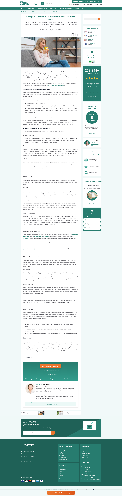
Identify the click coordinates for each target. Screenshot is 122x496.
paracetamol (37, 236)
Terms (48, 489)
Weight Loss (62, 452)
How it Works (62, 469)
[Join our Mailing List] (53, 433)
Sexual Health (62, 457)
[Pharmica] (34, 445)
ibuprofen (46, 236)
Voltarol (25, 238)
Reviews (83, 452)
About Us (61, 471)
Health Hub (62, 475)
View (97, 22)
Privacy (61, 489)
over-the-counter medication (56, 85)
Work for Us (62, 477)
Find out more (92, 133)
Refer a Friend (85, 457)
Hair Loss (61, 453)
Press (77, 489)
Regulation (55, 489)
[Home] (21, 11)
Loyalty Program (85, 453)
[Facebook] (71, 35)
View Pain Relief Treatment (50, 366)
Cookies (67, 489)
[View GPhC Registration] (92, 61)
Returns (72, 489)
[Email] (77, 35)
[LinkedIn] (75, 35)
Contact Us (84, 450)
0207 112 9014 (97, 1)
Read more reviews (92, 96)
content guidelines (52, 404)
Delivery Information (64, 479)
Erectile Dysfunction (64, 450)
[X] (73, 35)
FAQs (60, 473)
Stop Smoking (63, 459)
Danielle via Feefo (52, 374)
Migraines (62, 455)
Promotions (84, 455)
